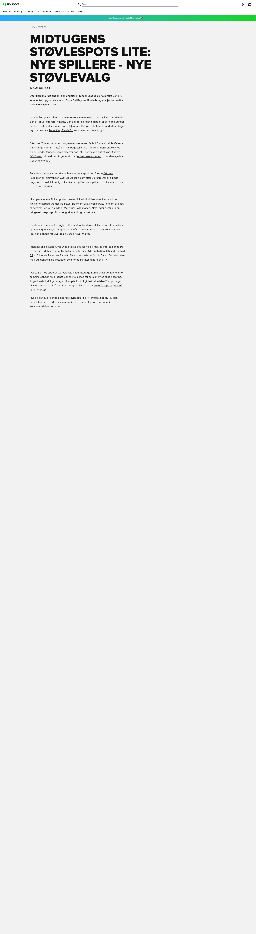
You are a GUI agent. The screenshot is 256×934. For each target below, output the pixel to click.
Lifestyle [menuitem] (47, 11)
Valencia (67, 272)
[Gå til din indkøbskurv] (249, 4)
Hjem (32, 27)
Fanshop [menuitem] (18, 11)
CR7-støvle (54, 208)
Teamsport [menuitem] (60, 11)
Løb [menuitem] (38, 11)
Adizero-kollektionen (89, 156)
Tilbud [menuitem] (71, 11)
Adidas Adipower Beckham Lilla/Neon (73, 203)
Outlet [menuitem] (80, 11)
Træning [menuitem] (29, 11)
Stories (42, 27)
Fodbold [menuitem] (7, 11)
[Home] (11, 4)
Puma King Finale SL (61, 130)
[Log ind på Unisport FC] (243, 4)
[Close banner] (252, 18)
